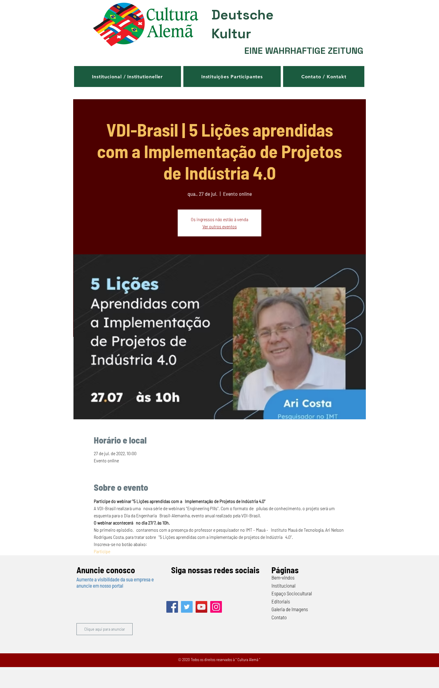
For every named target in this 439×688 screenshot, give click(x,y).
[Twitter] (187, 607)
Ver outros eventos (219, 226)
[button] (127, 76)
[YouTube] (201, 607)
